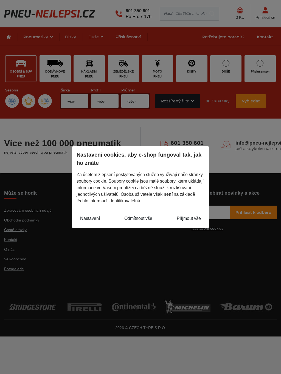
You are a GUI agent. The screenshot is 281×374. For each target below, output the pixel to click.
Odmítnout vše (138, 218)
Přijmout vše (189, 218)
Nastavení (90, 218)
